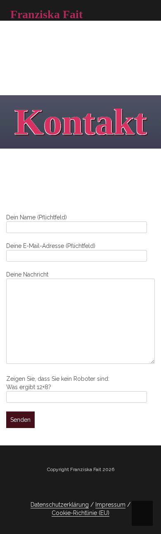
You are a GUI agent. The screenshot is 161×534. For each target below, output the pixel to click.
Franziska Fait (46, 14)
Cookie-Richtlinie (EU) (80, 513)
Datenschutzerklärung (60, 504)
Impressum (110, 504)
